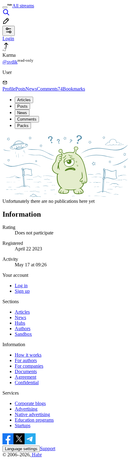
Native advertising (32, 414)
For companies (29, 366)
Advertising (26, 409)
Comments (50, 88)
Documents (26, 371)
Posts (20, 88)
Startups (22, 425)
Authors (22, 328)
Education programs (34, 420)
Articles (24, 100)
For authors (26, 360)
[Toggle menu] (4, 7)
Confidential (27, 382)
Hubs (20, 323)
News (31, 88)
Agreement (25, 377)
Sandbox (23, 334)
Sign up (22, 291)
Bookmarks (74, 88)
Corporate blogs (30, 403)
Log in (21, 285)
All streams (23, 5)
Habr (36, 454)
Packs (23, 125)
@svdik (9, 61)
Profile (8, 88)
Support (47, 448)
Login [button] (8, 38)
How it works (28, 355)
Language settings (21, 448)
